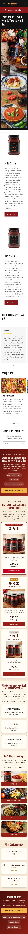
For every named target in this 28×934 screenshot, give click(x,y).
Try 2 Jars (14, 674)
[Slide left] (10, 365)
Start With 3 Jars (14, 570)
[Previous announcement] (3, 10)
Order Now (11, 214)
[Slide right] (17, 365)
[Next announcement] (25, 10)
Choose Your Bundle (14, 490)
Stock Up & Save (14, 624)
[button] (4, 3)
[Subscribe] (23, 443)
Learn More (5, 323)
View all (24, 374)
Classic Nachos (9, 396)
